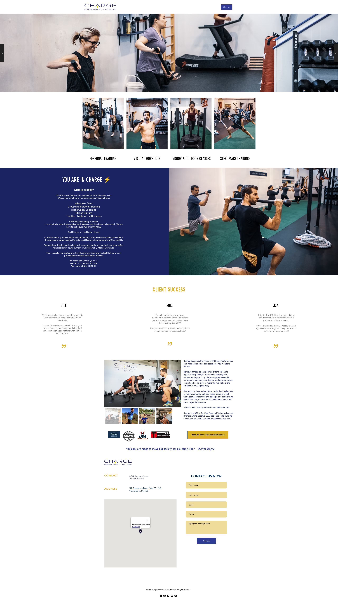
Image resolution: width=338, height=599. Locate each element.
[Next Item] (176, 383)
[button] (169, 53)
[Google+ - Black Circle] (175, 596)
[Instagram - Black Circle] (164, 596)
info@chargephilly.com (139, 476)
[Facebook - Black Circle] (161, 596)
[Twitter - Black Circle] (168, 596)
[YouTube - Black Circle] (172, 596)
